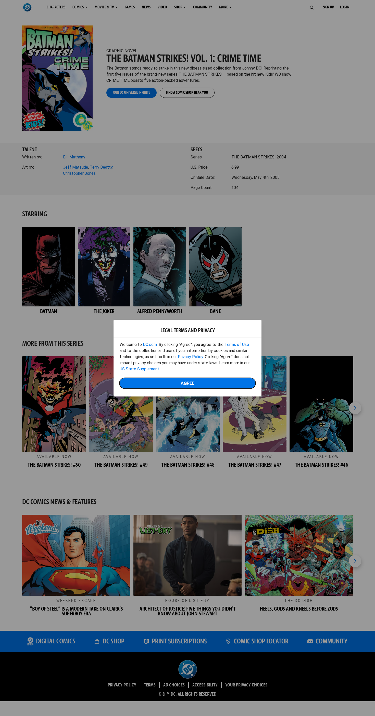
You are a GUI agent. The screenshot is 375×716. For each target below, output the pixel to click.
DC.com (150, 344)
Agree (187, 383)
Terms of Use (236, 344)
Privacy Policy (190, 356)
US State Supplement (139, 368)
